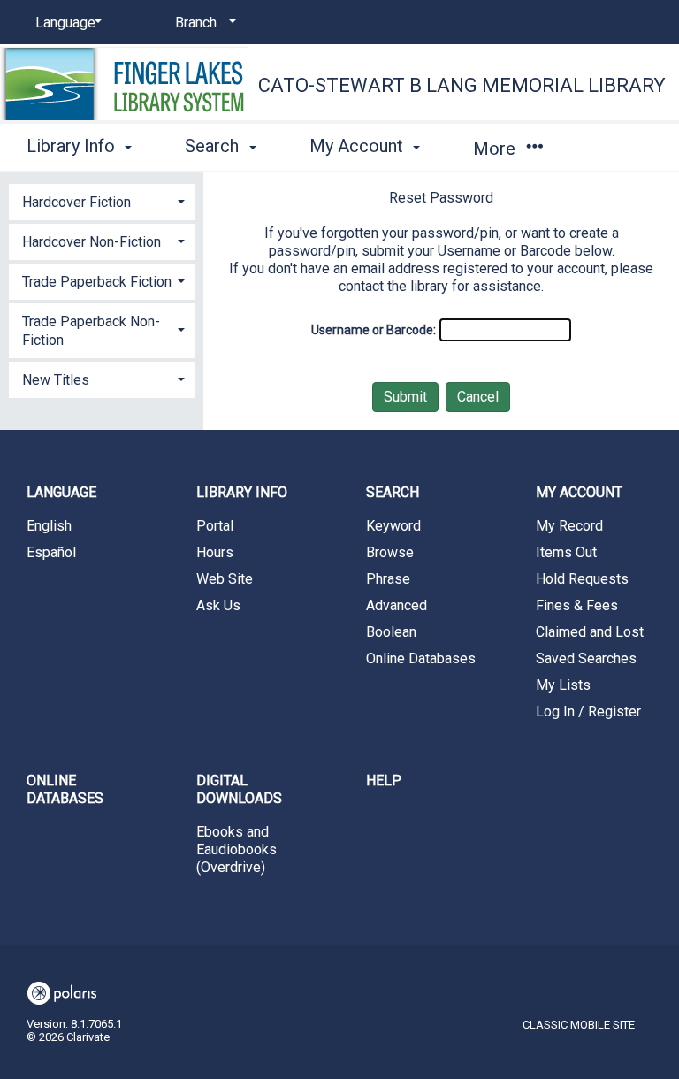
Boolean (391, 632)
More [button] (496, 148)
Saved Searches (586, 658)
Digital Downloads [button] (239, 789)
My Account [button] (358, 146)
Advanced (396, 605)
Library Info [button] (73, 146)
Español (51, 552)
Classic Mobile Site (579, 1024)
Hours (214, 552)
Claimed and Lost (590, 632)
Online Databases (421, 658)
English (49, 525)
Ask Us (218, 605)
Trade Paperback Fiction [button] (97, 281)
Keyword (393, 525)
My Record (569, 525)
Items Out (566, 552)
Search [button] (214, 146)
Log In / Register (588, 711)
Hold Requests (582, 578)
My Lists (563, 685)
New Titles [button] (55, 379)
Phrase (388, 578)
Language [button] (61, 492)
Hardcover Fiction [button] (76, 202)
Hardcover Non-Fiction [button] (91, 241)
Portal (214, 525)
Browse (390, 552)
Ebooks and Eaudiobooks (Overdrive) (236, 849)
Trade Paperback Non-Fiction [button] (91, 330)
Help (383, 780)
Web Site (224, 578)
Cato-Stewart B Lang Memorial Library (462, 85)
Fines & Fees (577, 605)
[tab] (102, 200)
